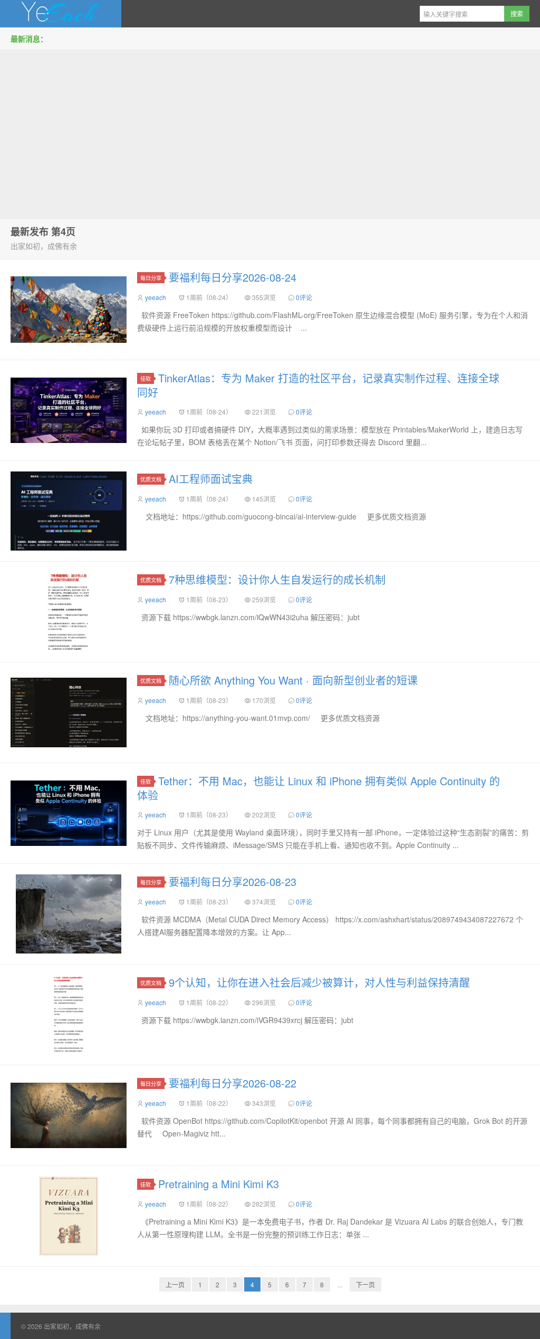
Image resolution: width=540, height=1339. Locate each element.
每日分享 (150, 278)
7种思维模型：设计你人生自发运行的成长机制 (277, 579)
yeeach (155, 297)
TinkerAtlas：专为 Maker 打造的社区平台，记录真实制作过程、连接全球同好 (318, 385)
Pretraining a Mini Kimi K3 (218, 1183)
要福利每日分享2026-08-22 (232, 1083)
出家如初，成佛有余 (60, 13)
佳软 (145, 378)
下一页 (365, 1284)
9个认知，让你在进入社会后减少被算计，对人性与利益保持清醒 (319, 982)
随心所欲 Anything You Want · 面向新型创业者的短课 (293, 680)
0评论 (304, 297)
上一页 (175, 1284)
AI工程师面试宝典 (211, 478)
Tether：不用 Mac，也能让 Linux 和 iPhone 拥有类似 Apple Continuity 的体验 (318, 788)
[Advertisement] (270, 131)
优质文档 (150, 479)
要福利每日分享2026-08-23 (232, 881)
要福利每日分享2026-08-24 (232, 277)
